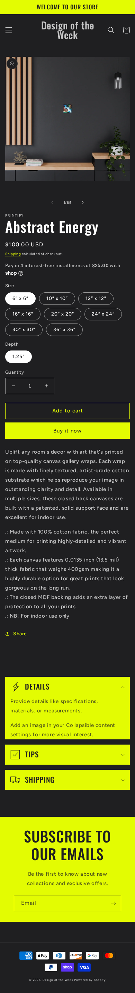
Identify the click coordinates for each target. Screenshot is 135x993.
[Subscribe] (113, 903)
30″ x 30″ (23, 329)
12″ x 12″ (96, 298)
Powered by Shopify (90, 980)
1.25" (18, 356)
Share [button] (20, 634)
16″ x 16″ (22, 314)
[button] (8, 30)
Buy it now (67, 431)
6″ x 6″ (20, 298)
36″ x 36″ (64, 329)
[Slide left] (52, 202)
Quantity (14, 372)
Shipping (13, 254)
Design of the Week (58, 980)
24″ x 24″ (103, 314)
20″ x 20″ (62, 314)
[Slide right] (82, 202)
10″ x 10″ (57, 298)
